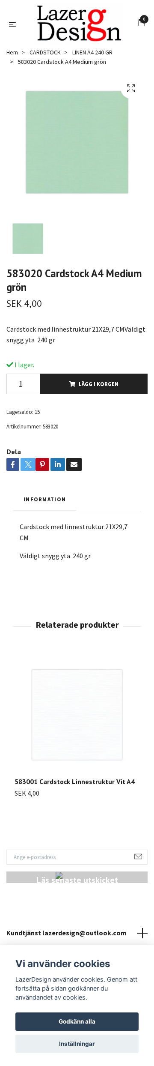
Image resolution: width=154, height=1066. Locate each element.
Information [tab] (45, 501)
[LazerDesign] (79, 24)
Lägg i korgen (98, 386)
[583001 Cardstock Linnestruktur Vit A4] (77, 717)
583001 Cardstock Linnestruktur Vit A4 (75, 784)
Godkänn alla (77, 1021)
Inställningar (77, 1043)
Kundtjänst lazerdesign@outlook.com (66, 935)
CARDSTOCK (45, 54)
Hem (12, 54)
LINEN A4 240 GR (92, 54)
